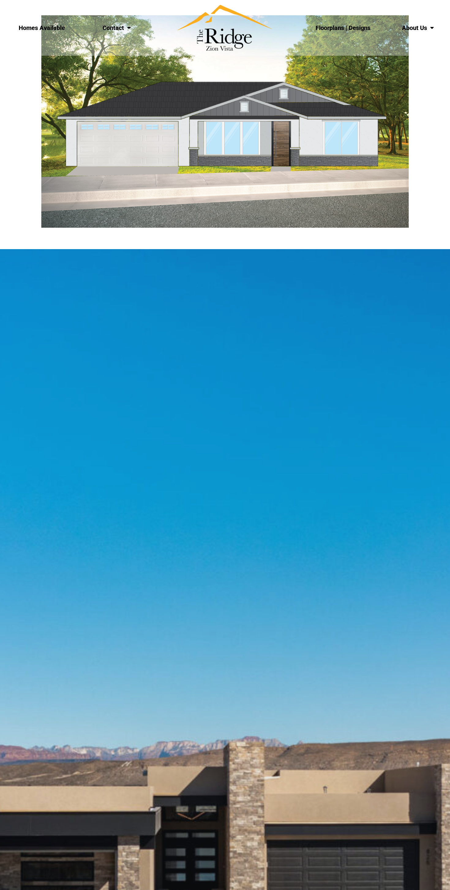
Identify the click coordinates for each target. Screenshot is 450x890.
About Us (414, 28)
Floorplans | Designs (343, 28)
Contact (113, 28)
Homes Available (42, 28)
